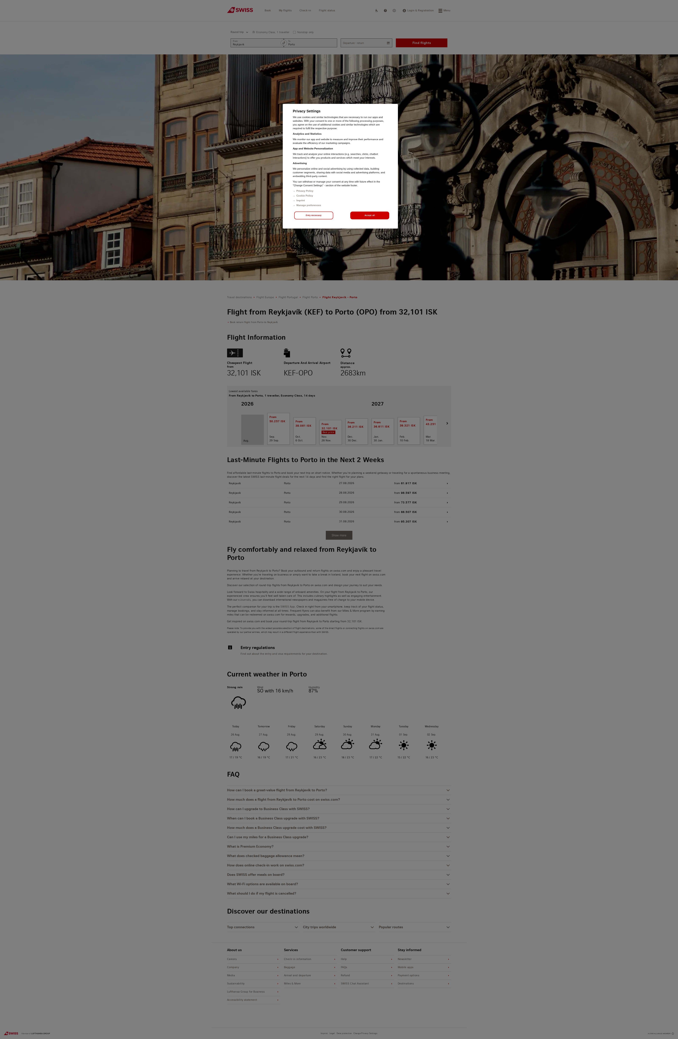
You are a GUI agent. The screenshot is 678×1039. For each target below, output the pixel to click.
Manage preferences (308, 205)
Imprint (300, 200)
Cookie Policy (304, 195)
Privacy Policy (304, 190)
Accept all (370, 215)
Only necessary (314, 215)
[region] (340, 166)
